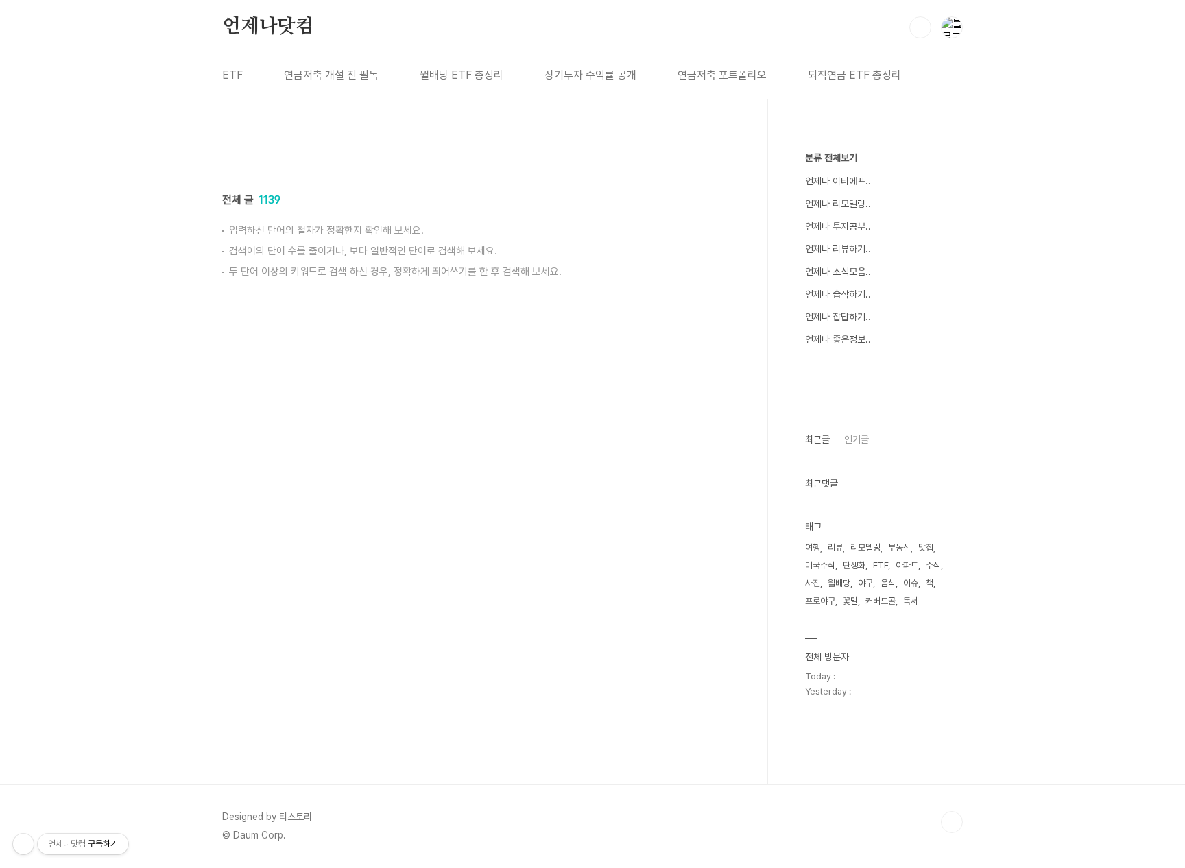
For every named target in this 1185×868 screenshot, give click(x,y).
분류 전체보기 (831, 157)
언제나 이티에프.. (838, 181)
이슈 (910, 583)
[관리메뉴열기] (23, 844)
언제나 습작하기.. (838, 294)
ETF (232, 75)
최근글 (817, 439)
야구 (865, 583)
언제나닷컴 (268, 26)
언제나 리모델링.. (838, 203)
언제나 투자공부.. (838, 226)
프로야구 (820, 601)
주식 (933, 565)
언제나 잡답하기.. (838, 316)
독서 (910, 601)
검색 (920, 27)
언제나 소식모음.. (838, 271)
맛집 (925, 547)
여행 (812, 547)
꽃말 (850, 601)
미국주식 (820, 565)
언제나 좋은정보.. (838, 339)
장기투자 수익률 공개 (590, 75)
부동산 (899, 547)
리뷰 (835, 547)
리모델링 (865, 547)
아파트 (907, 565)
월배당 (839, 583)
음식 (888, 583)
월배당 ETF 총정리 (461, 75)
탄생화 (854, 565)
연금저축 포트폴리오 (722, 75)
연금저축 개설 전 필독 (331, 75)
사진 (812, 583)
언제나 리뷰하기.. (838, 248)
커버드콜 (880, 601)
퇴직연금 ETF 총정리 (854, 75)
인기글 (856, 439)
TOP (952, 822)
